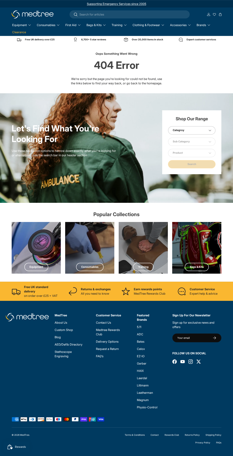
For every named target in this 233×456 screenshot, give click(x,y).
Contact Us (103, 322)
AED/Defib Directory (68, 344)
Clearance (19, 32)
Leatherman (145, 392)
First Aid (70, 25)
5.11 (139, 327)
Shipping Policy (213, 435)
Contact (155, 435)
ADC (140, 334)
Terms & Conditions (135, 435)
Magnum (143, 400)
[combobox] (130, 14)
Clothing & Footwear (146, 25)
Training (117, 25)
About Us (61, 322)
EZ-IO (141, 356)
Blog (58, 337)
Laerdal (142, 378)
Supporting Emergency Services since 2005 (116, 4)
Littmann (143, 385)
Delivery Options (107, 341)
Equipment (19, 25)
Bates (140, 341)
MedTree (24, 435)
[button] (220, 14)
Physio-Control (147, 407)
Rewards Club (172, 435)
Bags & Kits (94, 25)
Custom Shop (64, 330)
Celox (141, 349)
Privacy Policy (202, 442)
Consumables (46, 25)
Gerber (141, 363)
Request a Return (107, 349)
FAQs (218, 442)
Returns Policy (192, 435)
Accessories (178, 25)
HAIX (140, 371)
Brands (201, 25)
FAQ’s (99, 356)
